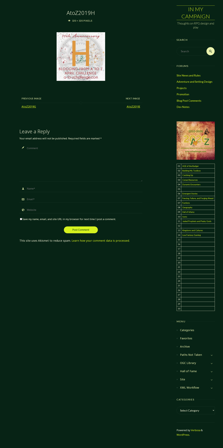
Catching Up (187, 175)
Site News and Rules (189, 75)
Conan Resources (190, 180)
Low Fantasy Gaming (191, 235)
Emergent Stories (190, 193)
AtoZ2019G (29, 106)
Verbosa (195, 430)
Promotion (183, 94)
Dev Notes (183, 107)
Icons (184, 216)
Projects (182, 88)
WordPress (183, 434)
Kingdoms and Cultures (192, 230)
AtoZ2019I (133, 106)
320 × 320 (77, 20)
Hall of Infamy (188, 212)
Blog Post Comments (189, 100)
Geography (187, 207)
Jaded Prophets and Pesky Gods (196, 221)
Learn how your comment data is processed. (101, 240)
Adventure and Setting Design (194, 81)
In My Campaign (195, 13)
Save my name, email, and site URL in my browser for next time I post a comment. (69, 219)
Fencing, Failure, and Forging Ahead (197, 198)
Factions (186, 203)
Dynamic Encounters (191, 184)
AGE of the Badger (190, 166)
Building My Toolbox (191, 170)
